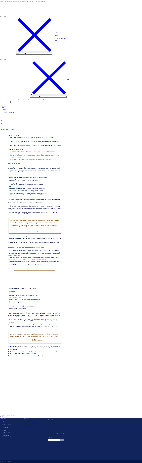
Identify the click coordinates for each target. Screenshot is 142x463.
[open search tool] (34, 52)
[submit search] (25, 53)
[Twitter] (2, 118)
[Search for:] (21, 53)
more (47, 264)
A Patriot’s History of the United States (16, 179)
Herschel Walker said (53, 212)
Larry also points (11, 346)
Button (1, 125)
